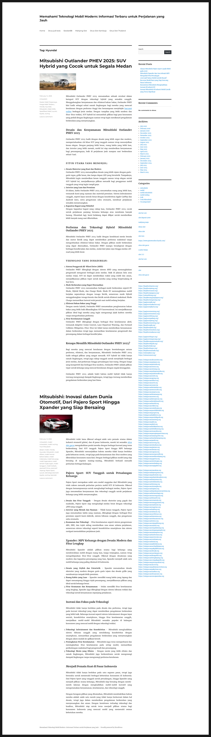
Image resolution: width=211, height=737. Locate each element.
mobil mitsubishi (146, 193)
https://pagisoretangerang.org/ (149, 339)
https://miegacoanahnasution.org (150, 360)
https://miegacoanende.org (148, 376)
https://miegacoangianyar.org (149, 447)
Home (42, 31)
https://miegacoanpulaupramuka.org (151, 371)
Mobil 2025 (51, 109)
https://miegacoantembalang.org (150, 463)
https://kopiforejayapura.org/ (148, 293)
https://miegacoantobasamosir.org (150, 519)
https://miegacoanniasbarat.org (149, 505)
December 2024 (145, 161)
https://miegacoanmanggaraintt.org (151, 502)
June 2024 (143, 168)
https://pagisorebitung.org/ (148, 316)
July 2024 (143, 165)
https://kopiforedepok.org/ (148, 344)
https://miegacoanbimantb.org (149, 498)
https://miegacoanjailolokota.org (150, 544)
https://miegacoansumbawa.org (149, 539)
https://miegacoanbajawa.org (148, 489)
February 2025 (145, 156)
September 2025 (146, 140)
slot (139, 270)
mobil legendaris (46, 461)
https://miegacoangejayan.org (149, 362)
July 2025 (143, 145)
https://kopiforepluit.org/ (147, 327)
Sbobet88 (68, 31)
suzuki (54, 111)
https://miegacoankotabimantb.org (150, 401)
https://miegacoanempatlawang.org (151, 528)
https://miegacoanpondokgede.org (150, 417)
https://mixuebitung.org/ (147, 295)
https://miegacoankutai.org (148, 542)
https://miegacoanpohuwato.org (149, 475)
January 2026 (145, 131)
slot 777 (141, 254)
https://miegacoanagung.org (148, 378)
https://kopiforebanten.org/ (148, 286)
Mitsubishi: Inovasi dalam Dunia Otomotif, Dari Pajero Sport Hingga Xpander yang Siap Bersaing (80, 402)
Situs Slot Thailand (118, 31)
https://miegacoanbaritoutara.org (150, 535)
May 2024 (143, 170)
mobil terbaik (51, 466)
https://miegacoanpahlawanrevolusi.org (152, 567)
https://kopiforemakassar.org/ (149, 332)
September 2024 (146, 163)
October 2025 (145, 138)
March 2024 (144, 172)
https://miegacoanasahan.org (148, 525)
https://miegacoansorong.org (148, 443)
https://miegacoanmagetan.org (149, 507)
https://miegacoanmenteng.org (149, 420)
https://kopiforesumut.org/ (148, 291)
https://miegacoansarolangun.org (150, 553)
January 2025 (144, 158)
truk (141, 197)
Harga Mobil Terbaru (47, 104)
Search (140, 49)
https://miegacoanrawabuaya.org (150, 408)
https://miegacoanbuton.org (148, 521)
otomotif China (45, 468)
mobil (142, 190)
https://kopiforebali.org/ (147, 346)
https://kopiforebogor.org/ (147, 348)
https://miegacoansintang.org (149, 369)
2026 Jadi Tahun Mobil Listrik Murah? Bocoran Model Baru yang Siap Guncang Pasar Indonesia (154, 80)
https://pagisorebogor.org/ (148, 337)
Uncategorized (145, 202)
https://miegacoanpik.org (147, 422)
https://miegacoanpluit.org (148, 424)
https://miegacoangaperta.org (149, 459)
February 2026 (145, 128)
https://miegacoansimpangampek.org (151, 530)
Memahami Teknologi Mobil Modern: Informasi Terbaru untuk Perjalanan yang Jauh (69, 727)
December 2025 (145, 133)
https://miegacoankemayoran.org (150, 399)
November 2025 (145, 135)
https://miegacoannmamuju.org (149, 500)
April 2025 (143, 152)
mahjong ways (143, 222)
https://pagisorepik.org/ (147, 302)
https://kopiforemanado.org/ (148, 351)
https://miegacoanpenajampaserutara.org (153, 433)
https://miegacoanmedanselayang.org (151, 456)
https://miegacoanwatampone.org (150, 532)
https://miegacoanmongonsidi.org (150, 454)
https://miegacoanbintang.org (149, 484)
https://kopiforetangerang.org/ (149, 300)
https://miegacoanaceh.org (148, 383)
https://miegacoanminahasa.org (149, 445)
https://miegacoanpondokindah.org (151, 410)
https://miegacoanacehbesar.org (150, 514)
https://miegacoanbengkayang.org (150, 558)
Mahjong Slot (81, 31)
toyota (42, 113)
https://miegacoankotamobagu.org (150, 493)
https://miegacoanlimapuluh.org (150, 555)
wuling (47, 113)
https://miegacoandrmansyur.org (150, 574)
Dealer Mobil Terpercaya (48, 102)
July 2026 (143, 126)
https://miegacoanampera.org (149, 392)
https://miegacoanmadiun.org (149, 572)
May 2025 (143, 149)
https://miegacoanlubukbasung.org (151, 429)
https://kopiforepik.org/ (147, 325)
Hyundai (48, 107)
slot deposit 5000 (144, 218)
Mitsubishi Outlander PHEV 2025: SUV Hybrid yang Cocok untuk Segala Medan (86, 63)
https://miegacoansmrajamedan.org (151, 576)
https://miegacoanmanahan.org (149, 470)
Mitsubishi (43, 109)
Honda (42, 107)
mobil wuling (53, 444)
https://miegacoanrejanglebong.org (151, 523)
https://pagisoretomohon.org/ (149, 314)
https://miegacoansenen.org (148, 397)
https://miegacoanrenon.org (148, 367)
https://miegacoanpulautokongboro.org (152, 477)
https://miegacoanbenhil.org (148, 403)
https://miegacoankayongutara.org (150, 473)
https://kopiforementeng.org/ (149, 323)
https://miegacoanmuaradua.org (149, 431)
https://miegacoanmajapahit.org (149, 466)
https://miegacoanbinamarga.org (150, 394)
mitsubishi (43, 99)
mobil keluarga (52, 459)
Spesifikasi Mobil (46, 111)
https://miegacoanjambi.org (148, 440)
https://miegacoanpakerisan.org (149, 569)
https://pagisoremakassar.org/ (149, 304)
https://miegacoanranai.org (148, 385)
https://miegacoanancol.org (148, 565)
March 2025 (144, 154)
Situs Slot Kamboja (98, 31)
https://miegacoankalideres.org (149, 415)
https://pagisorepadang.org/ (148, 318)
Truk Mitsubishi (45, 447)
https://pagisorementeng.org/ (149, 311)
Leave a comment (46, 117)
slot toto (141, 236)
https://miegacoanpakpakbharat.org (151, 549)
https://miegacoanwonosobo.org (150, 390)
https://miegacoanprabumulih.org (150, 374)
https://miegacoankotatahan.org (150, 387)
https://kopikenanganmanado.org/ (150, 341)
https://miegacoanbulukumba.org (150, 482)
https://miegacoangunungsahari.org (151, 562)
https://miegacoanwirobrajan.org (150, 461)
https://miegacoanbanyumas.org (150, 479)
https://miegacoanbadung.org (149, 509)
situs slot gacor (143, 245)
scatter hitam (143, 250)
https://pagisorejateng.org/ (148, 321)
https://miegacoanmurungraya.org (150, 496)
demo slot (141, 227)
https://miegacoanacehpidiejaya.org (151, 546)
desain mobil (44, 450)
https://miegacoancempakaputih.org (151, 560)
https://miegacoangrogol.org (148, 413)
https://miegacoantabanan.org (149, 512)
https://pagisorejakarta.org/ (148, 307)
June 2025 (143, 147)
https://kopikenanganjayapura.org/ (150, 298)
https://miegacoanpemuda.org (149, 364)
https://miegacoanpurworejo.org (150, 537)
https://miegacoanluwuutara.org (149, 516)
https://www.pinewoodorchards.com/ (151, 241)
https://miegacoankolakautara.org (150, 426)
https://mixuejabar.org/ (146, 353)
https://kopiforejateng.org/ (148, 288)
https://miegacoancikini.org (148, 406)
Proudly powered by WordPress (111, 727)
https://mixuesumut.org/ (147, 355)
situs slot (141, 231)
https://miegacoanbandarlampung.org (152, 438)
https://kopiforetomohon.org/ (149, 330)
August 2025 (144, 142)
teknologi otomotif (51, 473)
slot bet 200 (142, 213)
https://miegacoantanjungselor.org (150, 436)
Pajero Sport (50, 470)
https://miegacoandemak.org (148, 551)
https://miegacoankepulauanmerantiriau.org (154, 491)
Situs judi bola (54, 31)
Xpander (53, 475)
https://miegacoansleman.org (149, 450)
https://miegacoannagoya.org (148, 452)
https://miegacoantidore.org (148, 380)
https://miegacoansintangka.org (149, 486)
